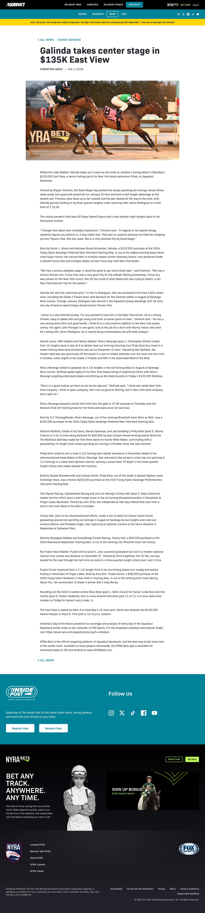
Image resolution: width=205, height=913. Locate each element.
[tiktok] (193, 14)
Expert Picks (174, 759)
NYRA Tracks (37, 871)
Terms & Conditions (189, 888)
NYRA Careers (37, 864)
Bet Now (185, 5)
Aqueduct (134, 4)
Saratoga (92, 4)
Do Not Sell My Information (140, 888)
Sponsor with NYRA (40, 851)
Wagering (98, 13)
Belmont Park (73, 4)
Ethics (173, 888)
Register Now (20, 728)
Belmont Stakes (113, 4)
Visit (124, 13)
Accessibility (116, 888)
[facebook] (188, 14)
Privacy (161, 888)
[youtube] (198, 14)
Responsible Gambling (188, 893)
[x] (183, 14)
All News (47, 39)
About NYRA (36, 857)
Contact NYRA (37, 844)
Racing (82, 13)
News (112, 13)
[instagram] (178, 14)
